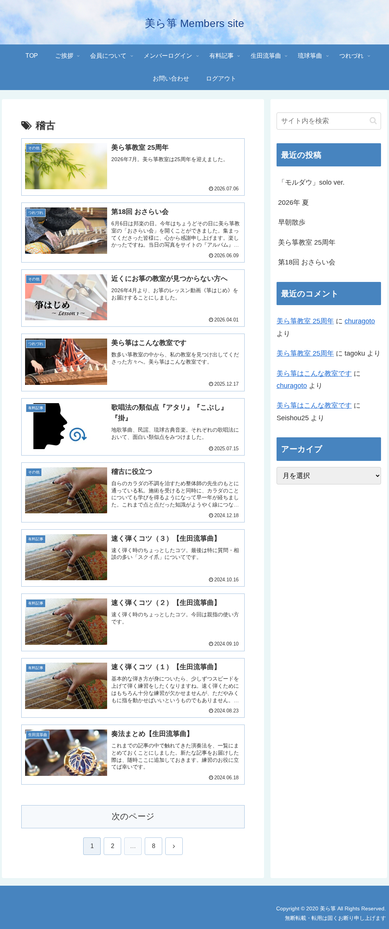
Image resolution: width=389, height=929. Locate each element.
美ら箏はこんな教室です (314, 373)
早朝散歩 (291, 222)
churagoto (360, 321)
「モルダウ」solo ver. (311, 182)
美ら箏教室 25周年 (306, 242)
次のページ (133, 816)
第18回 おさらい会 (306, 262)
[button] (373, 120)
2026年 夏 (293, 202)
